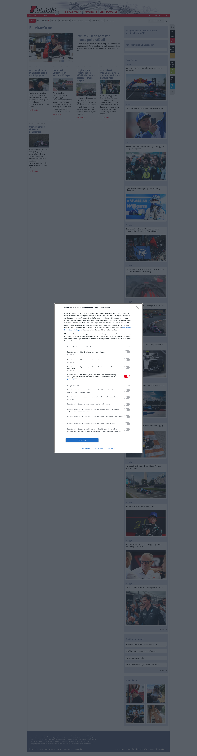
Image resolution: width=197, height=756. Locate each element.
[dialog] (98, 378)
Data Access (98, 448)
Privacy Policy (111, 448)
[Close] (138, 308)
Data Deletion (86, 448)
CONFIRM (82, 440)
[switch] (127, 351)
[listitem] (98, 347)
